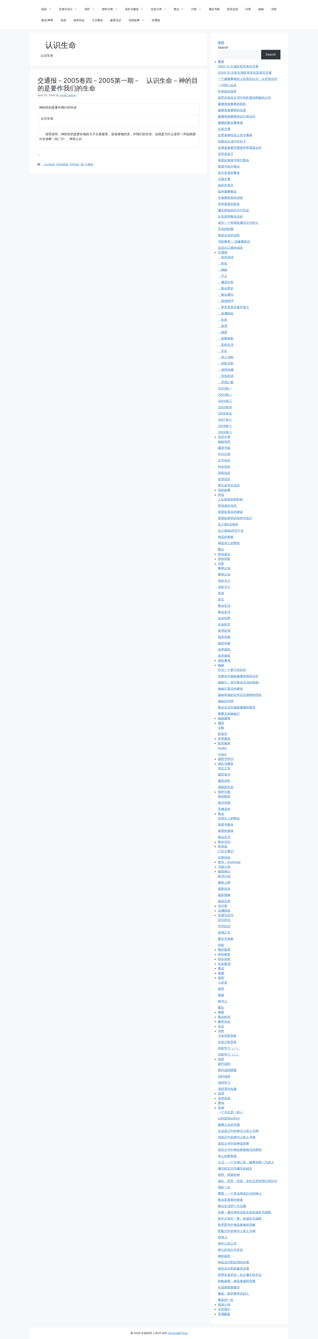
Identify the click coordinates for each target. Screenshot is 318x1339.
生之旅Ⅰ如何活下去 (231, 530)
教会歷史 (226, 288)
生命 (222, 320)
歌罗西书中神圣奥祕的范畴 (236, 1225)
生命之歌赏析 (227, 1042)
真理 (222, 326)
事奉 (221, 61)
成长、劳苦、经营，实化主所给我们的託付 (247, 1181)
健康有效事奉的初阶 (232, 104)
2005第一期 (76, 164)
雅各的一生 (226, 1300)
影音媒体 (224, 743)
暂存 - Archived (229, 862)
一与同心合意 (227, 85)
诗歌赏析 (226, 363)
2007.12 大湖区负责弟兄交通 (238, 66)
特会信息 (224, 466)
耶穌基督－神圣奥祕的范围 (236, 1281)
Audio (222, 748)
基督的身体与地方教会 (233, 160)
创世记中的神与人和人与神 (236, 1137)
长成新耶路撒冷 (229, 1287)
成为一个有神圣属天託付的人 (238, 223)
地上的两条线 (227, 1156)
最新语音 (224, 901)
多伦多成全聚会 (229, 173)
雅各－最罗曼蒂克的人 (233, 1293)
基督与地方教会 (229, 166)
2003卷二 (225, 395)
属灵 (221, 723)
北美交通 (224, 129)
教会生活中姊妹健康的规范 (236, 707)
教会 (176, 9)
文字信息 (224, 460)
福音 (44, 9)
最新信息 (224, 889)
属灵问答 (226, 282)
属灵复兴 (224, 774)
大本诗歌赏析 (227, 1036)
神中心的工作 (227, 1243)
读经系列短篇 (227, 1089)
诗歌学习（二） (229, 1054)
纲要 (221, 1012)
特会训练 (224, 959)
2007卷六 (225, 420)
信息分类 (156, 9)
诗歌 (274, 9)
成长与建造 (132, 9)
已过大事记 (226, 851)
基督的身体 (226, 831)
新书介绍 (224, 876)
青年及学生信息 (229, 485)
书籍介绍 (224, 867)
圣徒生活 (226, 345)
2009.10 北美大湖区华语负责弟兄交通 (245, 72)
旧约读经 (224, 1076)
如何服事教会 (227, 191)
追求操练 (224, 649)
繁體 (221, 43)
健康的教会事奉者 (230, 123)
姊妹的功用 (226, 701)
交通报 (156, 20)
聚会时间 (224, 1017)
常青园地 (224, 738)
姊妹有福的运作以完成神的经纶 (240, 695)
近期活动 (224, 857)
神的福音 (224, 1256)
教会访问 (224, 842)
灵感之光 (224, 932)
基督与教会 (226, 824)
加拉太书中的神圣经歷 (233, 1143)
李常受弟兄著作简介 (233, 307)
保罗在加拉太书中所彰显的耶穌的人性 (244, 98)
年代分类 (224, 454)
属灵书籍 (214, 9)
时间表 (222, 846)
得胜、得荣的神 (229, 1175)
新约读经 (224, 1064)
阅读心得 (224, 1304)
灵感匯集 (224, 1314)
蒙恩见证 (115, 20)
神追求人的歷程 (229, 543)
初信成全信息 (227, 505)
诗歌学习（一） (229, 1048)
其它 (221, 599)
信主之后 (224, 768)
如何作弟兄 (226, 185)
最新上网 (224, 882)
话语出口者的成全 (230, 248)
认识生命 (48, 164)
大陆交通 (224, 179)
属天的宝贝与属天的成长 (235, 1168)
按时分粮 (107, 9)
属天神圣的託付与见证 (233, 210)
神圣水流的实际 (229, 235)
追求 (221, 1093)
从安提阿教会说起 (230, 216)
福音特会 (78, 20)
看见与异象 (226, 939)
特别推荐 (224, 954)
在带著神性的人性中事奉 (235, 135)
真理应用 (224, 631)
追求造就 (224, 1098)
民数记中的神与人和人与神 (236, 1231)
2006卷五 (225, 413)
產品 (221, 968)
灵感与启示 (66, 9)
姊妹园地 (224, 718)
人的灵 (222, 982)
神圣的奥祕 (226, 537)
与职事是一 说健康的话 (234, 241)
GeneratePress (178, 1333)
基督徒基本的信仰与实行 (235, 518)
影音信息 (232, 9)
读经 (87, 9)
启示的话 (224, 920)
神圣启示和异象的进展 (233, 1268)
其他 (221, 593)
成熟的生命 (226, 787)
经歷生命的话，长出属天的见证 (240, 1275)
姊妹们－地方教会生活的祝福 (238, 682)
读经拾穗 (226, 370)
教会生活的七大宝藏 (232, 1206)
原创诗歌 (224, 559)
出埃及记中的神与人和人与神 (238, 1131)
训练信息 (224, 473)
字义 (222, 276)
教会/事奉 (47, 20)
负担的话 (226, 376)
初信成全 (224, 554)
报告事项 (224, 660)
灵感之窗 (226, 382)
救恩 (221, 989)
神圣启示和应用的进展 (233, 1262)
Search (223, 47)
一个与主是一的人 (230, 1112)
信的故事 (134, 20)
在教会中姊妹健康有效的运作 (238, 676)
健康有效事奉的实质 (232, 110)
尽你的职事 (226, 229)
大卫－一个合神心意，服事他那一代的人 (246, 1162)
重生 (221, 549)
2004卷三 (225, 401)
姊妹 (261, 9)
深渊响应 (226, 313)
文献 (221, 727)
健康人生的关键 (229, 1125)
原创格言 (224, 796)
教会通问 (226, 294)
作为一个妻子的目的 (232, 670)
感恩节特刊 (226, 759)
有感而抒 (226, 301)
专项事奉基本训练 (230, 198)
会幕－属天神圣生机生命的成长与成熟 (244, 1212)
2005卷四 (62, 164)
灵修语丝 (224, 809)
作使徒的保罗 (227, 91)
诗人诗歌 (226, 357)
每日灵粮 (224, 803)
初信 (222, 263)
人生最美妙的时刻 (230, 499)
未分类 (222, 906)
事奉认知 (224, 568)
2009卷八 (225, 432)
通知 (221, 1103)
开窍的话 (224, 926)
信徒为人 (224, 581)
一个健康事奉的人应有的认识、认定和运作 (247, 79)
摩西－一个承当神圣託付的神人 (240, 1193)
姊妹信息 (224, 441)
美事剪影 (226, 338)
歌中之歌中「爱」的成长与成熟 (240, 1218)
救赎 (221, 995)
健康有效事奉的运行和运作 (236, 116)
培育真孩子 (226, 154)
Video (222, 754)
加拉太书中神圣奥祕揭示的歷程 (240, 1150)
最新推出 (224, 871)
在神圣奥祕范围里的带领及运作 (240, 148)
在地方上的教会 (229, 818)
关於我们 (224, 1309)
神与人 (222, 1001)
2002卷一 (225, 388)
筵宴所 (222, 734)
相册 (221, 973)
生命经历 (224, 624)
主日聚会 (97, 20)
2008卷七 (225, 426)
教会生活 (224, 606)
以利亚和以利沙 (229, 1118)
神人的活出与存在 (230, 1250)
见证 (222, 351)
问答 (194, 9)
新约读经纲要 (227, 1070)
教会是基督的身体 (230, 1200)
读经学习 (224, 1082)
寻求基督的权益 (229, 204)
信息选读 (226, 257)
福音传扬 (224, 637)
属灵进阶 (224, 781)
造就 (63, 20)
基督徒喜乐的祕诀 (230, 512)
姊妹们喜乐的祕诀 (230, 688)
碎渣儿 (222, 1237)
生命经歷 (224, 618)
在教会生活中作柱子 (232, 141)
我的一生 (224, 1187)
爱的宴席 (224, 949)
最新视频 (224, 895)
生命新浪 (224, 964)
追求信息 (224, 479)
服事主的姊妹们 (229, 713)
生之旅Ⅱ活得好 (228, 524)
